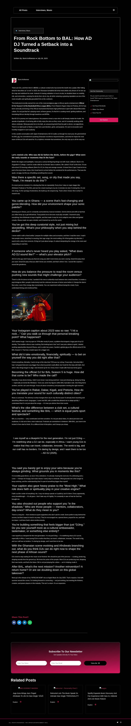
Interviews (41, 10)
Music (49, 10)
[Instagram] (120, 722)
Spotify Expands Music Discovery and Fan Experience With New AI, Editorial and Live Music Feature (102, 696)
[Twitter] (117, 722)
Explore (15, 702)
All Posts (23, 10)
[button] (14, 622)
